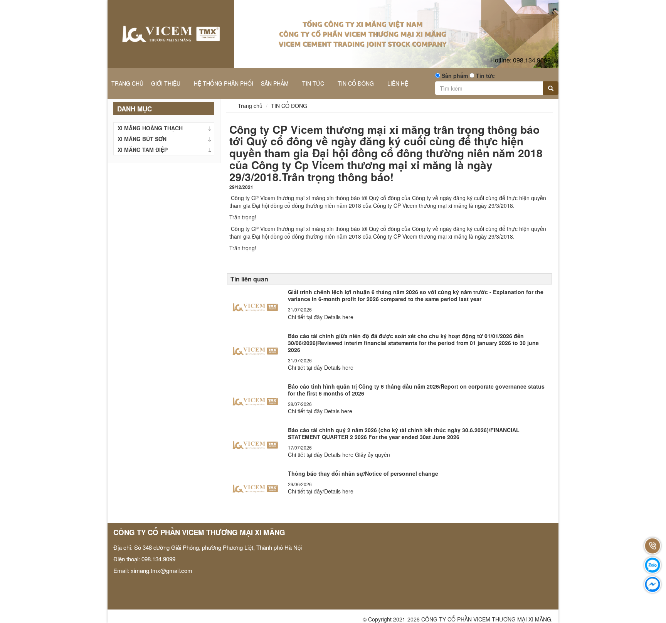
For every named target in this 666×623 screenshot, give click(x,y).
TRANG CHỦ (127, 83)
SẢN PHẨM (275, 83)
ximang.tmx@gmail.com (161, 570)
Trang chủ (249, 105)
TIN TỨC (314, 83)
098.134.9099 (520, 60)
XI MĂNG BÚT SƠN (142, 139)
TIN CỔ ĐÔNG (356, 83)
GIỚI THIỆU (166, 83)
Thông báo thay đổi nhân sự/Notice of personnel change (363, 473)
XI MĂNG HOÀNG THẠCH (150, 128)
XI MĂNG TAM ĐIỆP (143, 149)
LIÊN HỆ (397, 83)
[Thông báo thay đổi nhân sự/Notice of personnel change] (255, 486)
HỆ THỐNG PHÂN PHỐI (223, 83)
